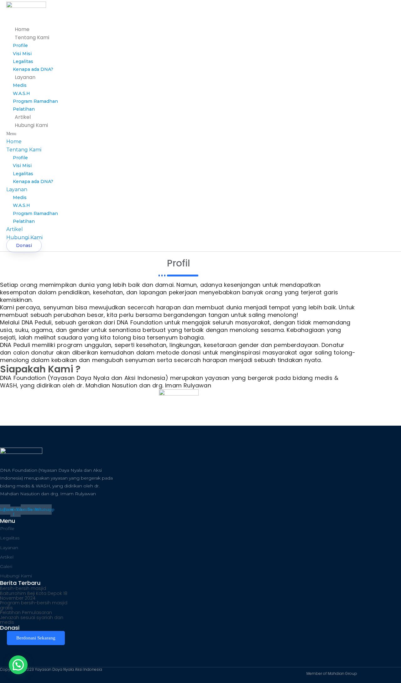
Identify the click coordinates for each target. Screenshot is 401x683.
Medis (20, 85)
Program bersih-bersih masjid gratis (33, 605)
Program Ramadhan (35, 101)
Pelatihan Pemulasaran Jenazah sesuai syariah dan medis (31, 617)
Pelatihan (24, 109)
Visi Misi (22, 53)
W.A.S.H (21, 93)
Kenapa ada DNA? (33, 69)
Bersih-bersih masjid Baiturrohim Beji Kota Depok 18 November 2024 (33, 593)
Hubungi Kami (31, 125)
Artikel (23, 117)
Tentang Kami (32, 37)
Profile (20, 45)
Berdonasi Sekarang (35, 637)
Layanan (25, 77)
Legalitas (23, 61)
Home (22, 29)
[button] (138, 134)
